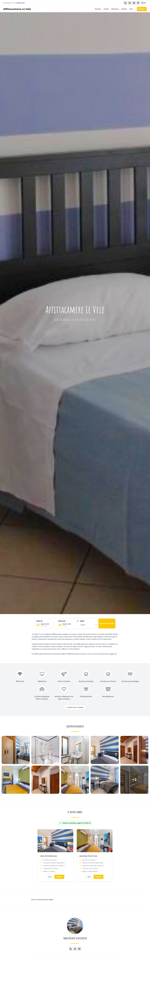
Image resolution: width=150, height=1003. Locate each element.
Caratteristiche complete (75, 707)
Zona (131, 9)
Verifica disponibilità (107, 623)
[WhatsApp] (130, 3)
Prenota (142, 9)
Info (50, 877)
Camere (106, 9)
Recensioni (115, 9)
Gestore (124, 9)
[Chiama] (125, 3)
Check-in (39, 621)
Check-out (62, 621)
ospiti (82, 621)
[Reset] (77, 621)
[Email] (134, 3)
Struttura (98, 9)
